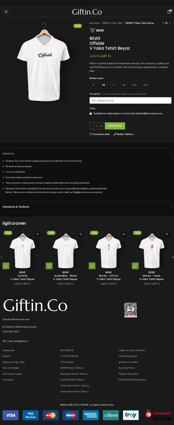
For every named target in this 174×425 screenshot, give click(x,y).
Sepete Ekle (115, 125)
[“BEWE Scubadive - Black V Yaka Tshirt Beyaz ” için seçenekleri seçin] (49, 265)
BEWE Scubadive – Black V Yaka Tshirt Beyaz (65, 276)
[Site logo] (87, 11)
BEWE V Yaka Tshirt (113, 23)
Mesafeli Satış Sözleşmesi (132, 379)
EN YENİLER (66, 350)
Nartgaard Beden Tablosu (74, 373)
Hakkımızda (8, 350)
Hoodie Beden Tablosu (72, 379)
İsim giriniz (118, 93)
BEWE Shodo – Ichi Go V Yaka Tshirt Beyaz (109, 276)
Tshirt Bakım (67, 361)
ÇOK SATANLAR (69, 356)
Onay (93, 108)
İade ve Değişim (73, 192)
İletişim (6, 356)
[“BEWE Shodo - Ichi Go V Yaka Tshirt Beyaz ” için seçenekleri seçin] (92, 265)
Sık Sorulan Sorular (12, 373)
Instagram (8, 379)
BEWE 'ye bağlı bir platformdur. (98, 404)
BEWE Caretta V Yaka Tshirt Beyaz (22, 276)
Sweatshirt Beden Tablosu (74, 391)
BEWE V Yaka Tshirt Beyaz (140, 23)
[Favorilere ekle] (38, 234)
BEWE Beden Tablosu (71, 367)
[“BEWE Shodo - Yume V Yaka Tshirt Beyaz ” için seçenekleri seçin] (135, 265)
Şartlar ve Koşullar (128, 361)
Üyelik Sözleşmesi (128, 356)
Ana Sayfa (95, 23)
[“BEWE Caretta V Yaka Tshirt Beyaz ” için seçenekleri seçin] (6, 265)
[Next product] (169, 23)
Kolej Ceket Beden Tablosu (74, 385)
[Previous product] (163, 23)
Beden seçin (96, 78)
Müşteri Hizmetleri (128, 373)
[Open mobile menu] (6, 11)
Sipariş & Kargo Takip (14, 361)
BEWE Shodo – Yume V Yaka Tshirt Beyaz (152, 276)
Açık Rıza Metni (127, 367)
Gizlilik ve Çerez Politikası (132, 350)
